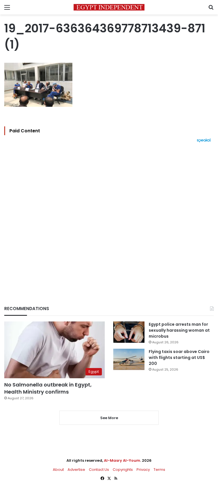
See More (109, 418)
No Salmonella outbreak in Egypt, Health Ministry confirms (48, 388)
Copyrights (123, 469)
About (58, 469)
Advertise (76, 469)
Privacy (143, 469)
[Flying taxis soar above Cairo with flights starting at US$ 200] (128, 359)
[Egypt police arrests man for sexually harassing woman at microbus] (128, 332)
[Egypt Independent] (109, 7)
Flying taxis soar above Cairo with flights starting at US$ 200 (179, 357)
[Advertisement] (109, 214)
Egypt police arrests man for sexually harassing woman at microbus (179, 330)
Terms (159, 469)
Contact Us (99, 469)
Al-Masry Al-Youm (122, 460)
